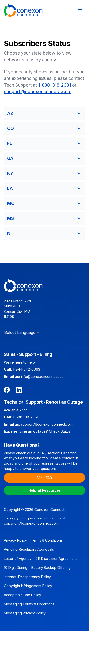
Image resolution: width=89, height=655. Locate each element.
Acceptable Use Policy (22, 595)
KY (10, 173)
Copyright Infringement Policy (28, 586)
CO (10, 128)
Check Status (59, 431)
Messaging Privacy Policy (25, 613)
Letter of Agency (17, 558)
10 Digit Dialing (15, 567)
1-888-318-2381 (54, 85)
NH (10, 233)
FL (9, 143)
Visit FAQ (44, 478)
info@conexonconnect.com (43, 376)
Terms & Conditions (47, 540)
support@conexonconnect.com (37, 91)
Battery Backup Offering (51, 567)
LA (10, 188)
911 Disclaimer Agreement (56, 558)
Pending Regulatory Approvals (29, 549)
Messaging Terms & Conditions (29, 604)
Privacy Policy (15, 540)
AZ (10, 113)
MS (10, 218)
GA (10, 158)
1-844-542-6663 (26, 369)
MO (11, 203)
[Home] (23, 11)
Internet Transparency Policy (27, 577)
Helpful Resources (44, 490)
